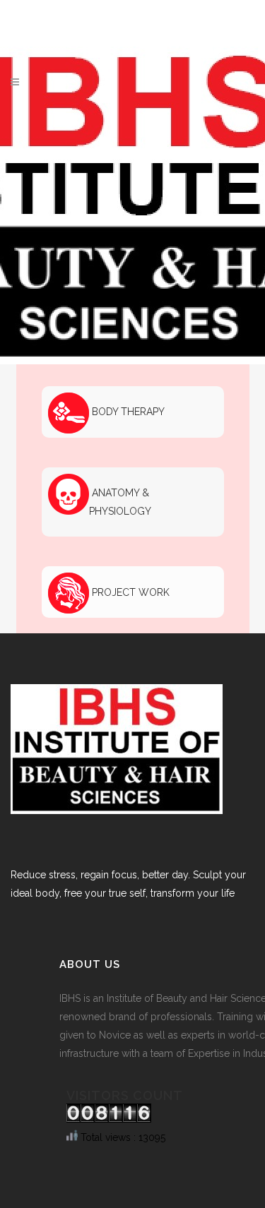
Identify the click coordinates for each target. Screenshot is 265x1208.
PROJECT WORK (129, 592)
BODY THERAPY (127, 411)
